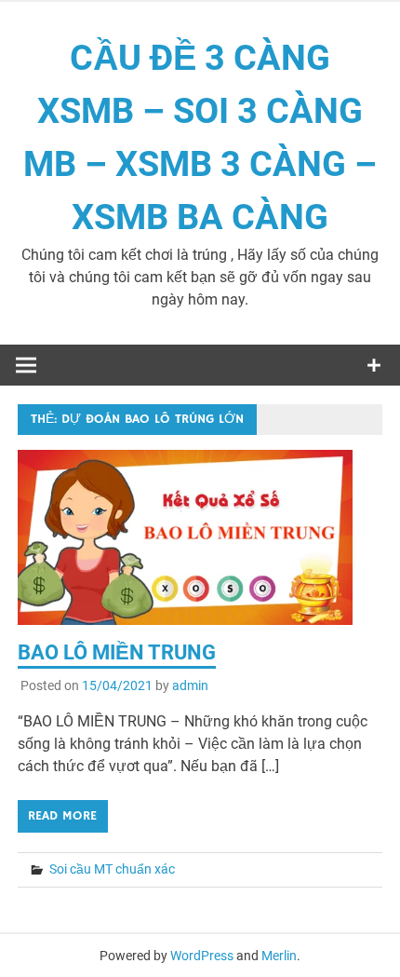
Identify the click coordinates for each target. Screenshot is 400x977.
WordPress (201, 955)
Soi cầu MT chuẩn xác (112, 869)
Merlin (279, 955)
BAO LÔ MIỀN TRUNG (117, 652)
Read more (62, 815)
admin (190, 685)
